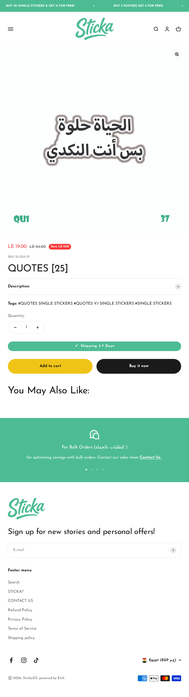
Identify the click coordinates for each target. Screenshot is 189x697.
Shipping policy (21, 638)
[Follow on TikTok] (36, 660)
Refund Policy (20, 610)
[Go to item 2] (92, 469)
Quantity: (16, 316)
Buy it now (139, 366)
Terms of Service (22, 629)
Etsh (61, 678)
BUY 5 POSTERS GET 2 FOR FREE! (133, 5)
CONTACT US (20, 601)
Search (14, 582)
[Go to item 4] (102, 469)
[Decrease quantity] (15, 327)
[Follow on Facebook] (11, 660)
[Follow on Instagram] (23, 660)
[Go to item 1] (86, 469)
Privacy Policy (20, 620)
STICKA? (15, 592)
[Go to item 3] (97, 469)
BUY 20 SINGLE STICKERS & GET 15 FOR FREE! (35, 5)
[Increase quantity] (38, 327)
